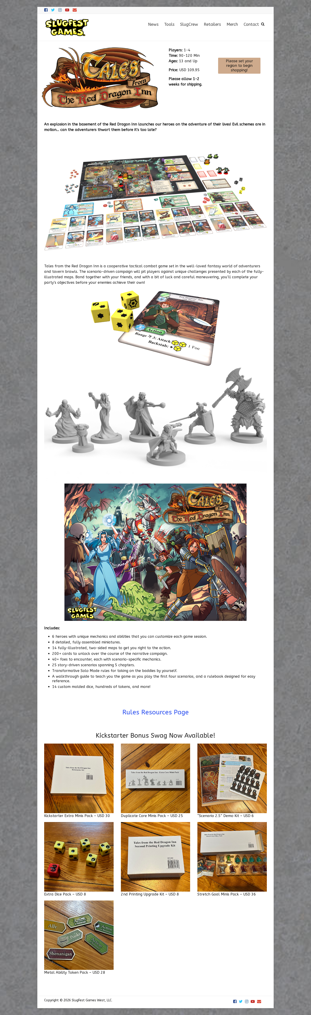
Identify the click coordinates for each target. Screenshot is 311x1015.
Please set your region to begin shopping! (239, 65)
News (153, 24)
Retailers (212, 24)
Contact (251, 24)
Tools (169, 24)
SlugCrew (189, 24)
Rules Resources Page (155, 712)
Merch (232, 24)
